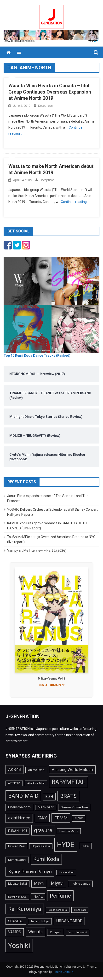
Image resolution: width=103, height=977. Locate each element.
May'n (39, 883)
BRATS (68, 796)
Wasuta (35, 931)
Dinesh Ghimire (63, 972)
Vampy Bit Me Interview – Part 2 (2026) (36, 550)
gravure (43, 830)
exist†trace (19, 818)
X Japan (55, 932)
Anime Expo (36, 770)
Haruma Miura (68, 831)
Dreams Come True (74, 807)
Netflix (38, 896)
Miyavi (57, 883)
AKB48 (14, 769)
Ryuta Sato (80, 910)
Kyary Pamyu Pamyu (30, 872)
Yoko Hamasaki (78, 932)
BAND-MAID (23, 796)
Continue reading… (75, 202)
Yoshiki (19, 945)
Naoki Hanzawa (17, 896)
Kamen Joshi (17, 860)
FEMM (61, 818)
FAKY (42, 818)
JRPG (85, 846)
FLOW (79, 818)
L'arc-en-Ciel (66, 872)
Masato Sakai (17, 883)
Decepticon (45, 105)
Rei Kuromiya (24, 909)
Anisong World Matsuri (72, 769)
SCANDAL (15, 921)
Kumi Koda (46, 859)
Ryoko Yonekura (57, 910)
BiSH (49, 796)
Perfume (60, 896)
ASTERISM (14, 783)
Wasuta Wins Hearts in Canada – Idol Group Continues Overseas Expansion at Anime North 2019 (49, 92)
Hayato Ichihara (41, 846)
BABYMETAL (68, 782)
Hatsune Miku (16, 846)
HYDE (65, 845)
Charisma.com (19, 807)
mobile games (80, 883)
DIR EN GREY (46, 807)
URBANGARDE (69, 920)
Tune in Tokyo (40, 921)
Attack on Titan (36, 783)
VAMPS (14, 932)
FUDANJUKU (17, 831)
